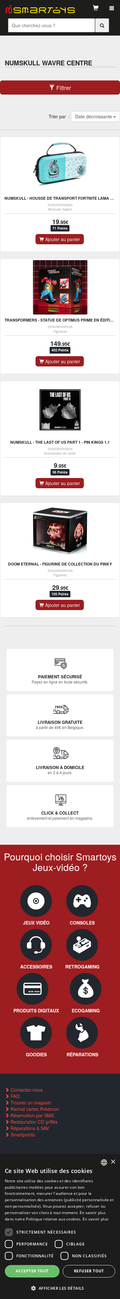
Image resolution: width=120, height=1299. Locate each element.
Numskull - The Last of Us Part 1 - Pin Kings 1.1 (60, 442)
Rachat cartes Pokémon (34, 1109)
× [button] (112, 1162)
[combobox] (104, 1162)
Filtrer (63, 87)
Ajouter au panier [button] (62, 239)
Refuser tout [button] (89, 1271)
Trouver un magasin (30, 1102)
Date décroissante (94, 116)
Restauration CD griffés (33, 1122)
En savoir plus (95, 1219)
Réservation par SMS (31, 1115)
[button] (60, 1288)
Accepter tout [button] (32, 1271)
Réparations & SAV (29, 1128)
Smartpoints (22, 1134)
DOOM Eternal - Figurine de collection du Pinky (60, 564)
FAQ (14, 1096)
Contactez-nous (26, 1089)
